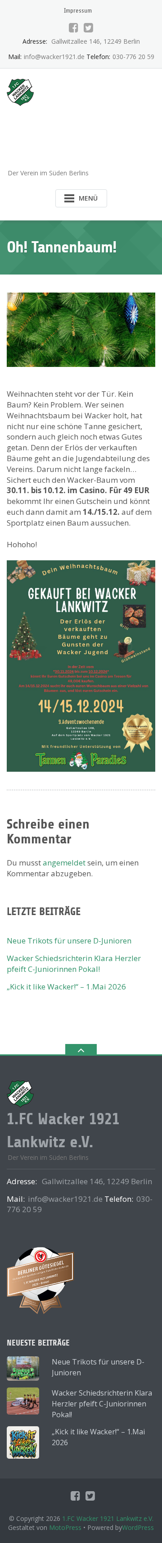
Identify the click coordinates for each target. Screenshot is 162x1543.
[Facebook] (73, 27)
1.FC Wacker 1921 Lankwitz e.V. (107, 1518)
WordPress (138, 1527)
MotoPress (65, 1527)
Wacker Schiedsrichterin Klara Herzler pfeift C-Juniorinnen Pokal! (74, 963)
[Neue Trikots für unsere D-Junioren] (23, 1368)
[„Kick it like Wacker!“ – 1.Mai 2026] (23, 1442)
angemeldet (64, 862)
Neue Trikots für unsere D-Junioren (69, 940)
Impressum (78, 10)
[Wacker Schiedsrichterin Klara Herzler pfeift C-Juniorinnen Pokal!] (23, 1401)
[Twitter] (88, 27)
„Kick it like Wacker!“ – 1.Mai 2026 (66, 986)
